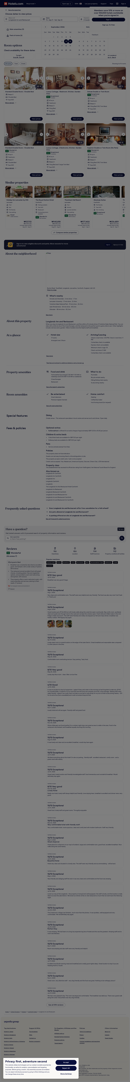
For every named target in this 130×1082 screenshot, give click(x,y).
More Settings (66, 1074)
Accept (66, 1062)
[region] (41, 1068)
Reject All (66, 1068)
